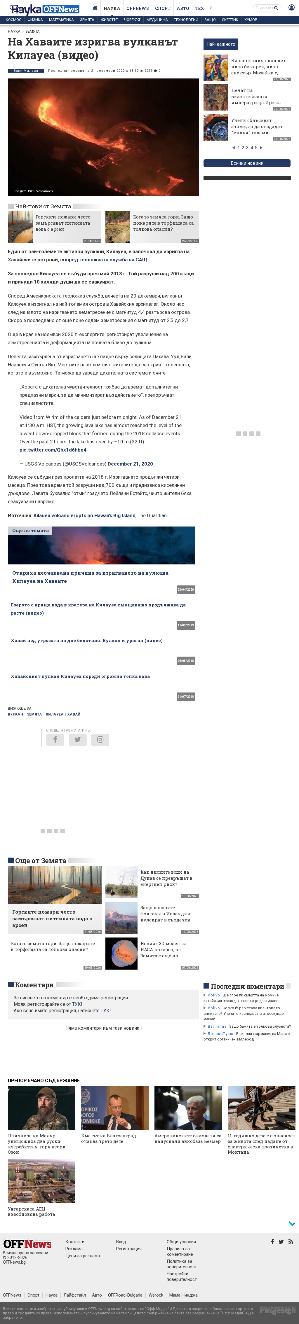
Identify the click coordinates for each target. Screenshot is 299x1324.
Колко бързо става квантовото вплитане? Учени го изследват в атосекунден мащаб (245, 1013)
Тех (199, 8)
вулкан (15, 714)
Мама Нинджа (183, 1295)
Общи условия (181, 1241)
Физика (35, 20)
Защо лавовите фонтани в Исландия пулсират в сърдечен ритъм (165, 917)
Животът (109, 20)
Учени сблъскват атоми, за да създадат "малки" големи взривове (257, 129)
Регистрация (129, 1248)
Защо (210, 20)
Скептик (230, 20)
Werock (156, 1295)
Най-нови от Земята (43, 206)
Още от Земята (40, 860)
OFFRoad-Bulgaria (125, 1295)
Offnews (137, 8)
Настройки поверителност (182, 1276)
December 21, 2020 (130, 464)
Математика (61, 20)
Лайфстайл (75, 1295)
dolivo (214, 995)
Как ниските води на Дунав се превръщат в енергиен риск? (166, 878)
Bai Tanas (217, 1026)
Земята (87, 20)
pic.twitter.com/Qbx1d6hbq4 (53, 450)
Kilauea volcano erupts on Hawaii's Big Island (84, 515)
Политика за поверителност (182, 1264)
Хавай (74, 714)
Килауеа (55, 714)
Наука (112, 8)
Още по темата (30, 530)
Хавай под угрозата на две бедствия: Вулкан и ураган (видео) (87, 640)
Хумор (250, 20)
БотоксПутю (221, 1033)
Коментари (34, 984)
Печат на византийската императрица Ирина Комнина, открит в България (256, 102)
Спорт (163, 8)
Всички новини (247, 163)
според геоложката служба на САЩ (103, 260)
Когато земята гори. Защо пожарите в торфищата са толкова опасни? (163, 223)
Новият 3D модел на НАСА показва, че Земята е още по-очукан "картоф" (163, 952)
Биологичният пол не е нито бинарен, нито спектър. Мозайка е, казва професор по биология (258, 72)
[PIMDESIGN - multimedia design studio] (275, 1312)
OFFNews (12, 1295)
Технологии (186, 20)
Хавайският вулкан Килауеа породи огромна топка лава (80, 676)
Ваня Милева (26, 71)
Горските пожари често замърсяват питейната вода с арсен (63, 223)
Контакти (74, 1241)
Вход (121, 1241)
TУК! (77, 1004)
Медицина (157, 20)
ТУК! (106, 1010)
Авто (183, 8)
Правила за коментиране (180, 1251)
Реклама (74, 1248)
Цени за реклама (82, 1255)
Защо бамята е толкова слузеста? (260, 1026)
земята (34, 714)
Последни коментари (247, 986)
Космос (13, 20)
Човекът (132, 20)
